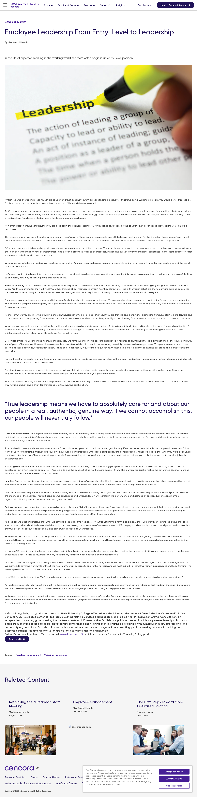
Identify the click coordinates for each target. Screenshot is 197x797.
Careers (104, 5)
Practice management (28, 655)
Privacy (34, 777)
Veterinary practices (55, 655)
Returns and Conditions (76, 777)
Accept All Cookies (174, 772)
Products (48, 5)
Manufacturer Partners (66, 783)
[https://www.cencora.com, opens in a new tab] (22, 768)
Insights (120, 5)
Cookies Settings (174, 786)
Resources (89, 5)
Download (14, 639)
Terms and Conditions (15, 777)
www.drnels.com (69, 634)
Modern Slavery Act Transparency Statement (26, 783)
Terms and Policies (51, 777)
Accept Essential (174, 779)
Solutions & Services (68, 5)
